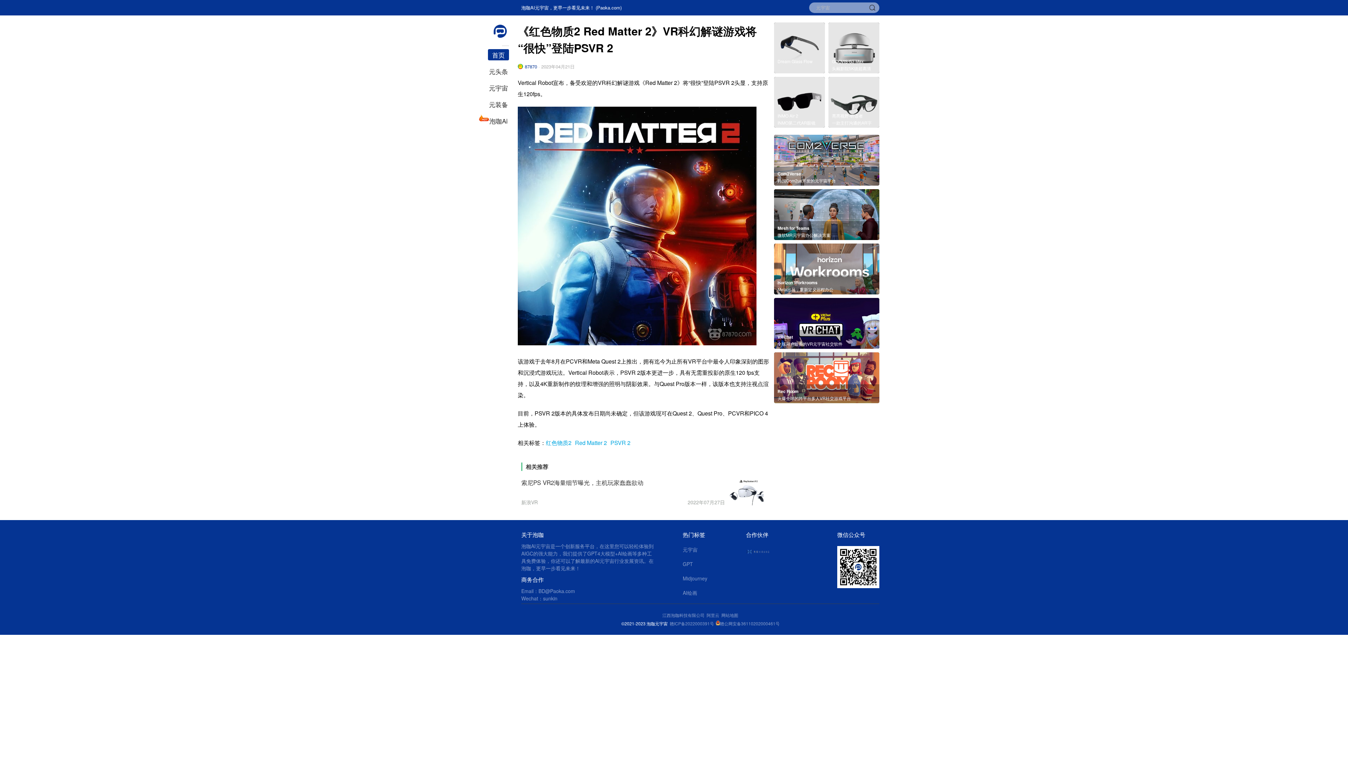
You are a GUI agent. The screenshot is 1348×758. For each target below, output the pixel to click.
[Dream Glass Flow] (799, 71)
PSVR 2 (620, 443)
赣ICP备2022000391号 (692, 623)
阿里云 (714, 615)
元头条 (498, 71)
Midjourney (695, 578)
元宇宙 (498, 87)
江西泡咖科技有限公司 (684, 615)
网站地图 (729, 615)
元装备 (498, 104)
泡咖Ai (498, 120)
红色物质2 (558, 443)
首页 (498, 54)
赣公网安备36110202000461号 (750, 623)
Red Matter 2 (591, 443)
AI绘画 (690, 592)
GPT (688, 563)
